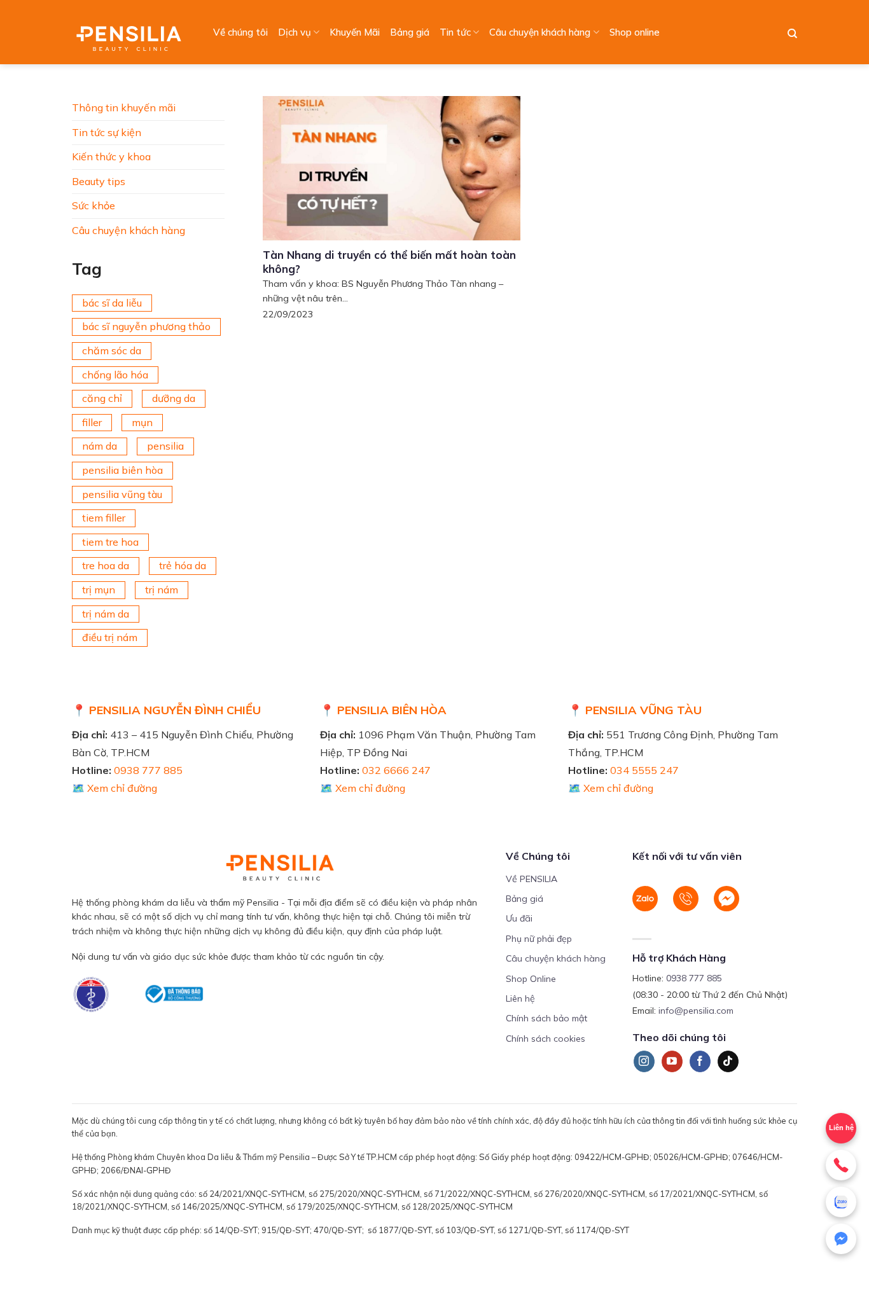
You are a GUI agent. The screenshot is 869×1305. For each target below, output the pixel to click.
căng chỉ (102, 398)
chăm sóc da (111, 350)
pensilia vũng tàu (122, 494)
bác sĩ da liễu (112, 302)
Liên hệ (841, 1127)
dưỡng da (173, 398)
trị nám (161, 589)
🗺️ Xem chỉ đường (114, 788)
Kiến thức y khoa (111, 156)
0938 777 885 (148, 770)
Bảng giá (409, 32)
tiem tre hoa (110, 541)
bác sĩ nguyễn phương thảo (146, 326)
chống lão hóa (115, 374)
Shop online (634, 32)
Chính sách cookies (545, 1038)
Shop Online (531, 978)
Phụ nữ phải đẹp (539, 938)
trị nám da (105, 613)
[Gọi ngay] (841, 1165)
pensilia (165, 445)
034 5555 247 (644, 770)
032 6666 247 (396, 770)
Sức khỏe (93, 205)
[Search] (792, 34)
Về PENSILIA (531, 879)
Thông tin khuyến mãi (124, 107)
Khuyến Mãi (355, 32)
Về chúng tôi (240, 32)
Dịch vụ (294, 32)
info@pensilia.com (695, 1010)
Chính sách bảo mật (546, 1018)
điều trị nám (109, 637)
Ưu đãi (519, 918)
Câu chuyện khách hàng (539, 32)
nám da (99, 445)
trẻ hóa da (182, 565)
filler (92, 422)
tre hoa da (105, 565)
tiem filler (103, 517)
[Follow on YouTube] (672, 1061)
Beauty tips (98, 181)
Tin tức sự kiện (106, 132)
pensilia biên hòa (122, 470)
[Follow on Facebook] (700, 1061)
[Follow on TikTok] (728, 1061)
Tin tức (455, 32)
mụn (142, 422)
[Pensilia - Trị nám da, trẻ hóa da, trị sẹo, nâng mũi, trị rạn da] (132, 32)
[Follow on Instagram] (644, 1061)
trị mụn (98, 589)
